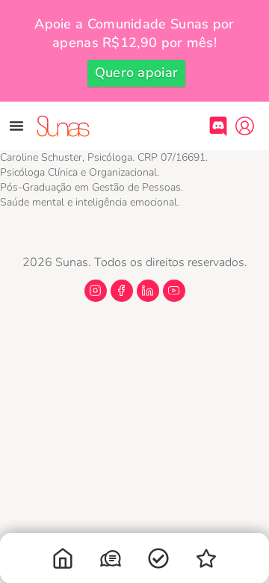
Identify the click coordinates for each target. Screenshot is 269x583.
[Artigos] (158, 562)
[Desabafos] (110, 562)
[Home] (63, 562)
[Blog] (206, 562)
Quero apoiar (137, 72)
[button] (16, 125)
